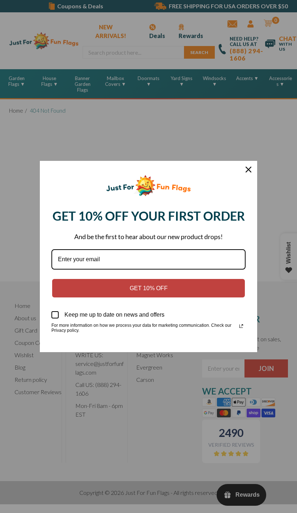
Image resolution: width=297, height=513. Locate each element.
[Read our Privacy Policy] (241, 326)
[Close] (248, 169)
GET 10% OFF (149, 288)
